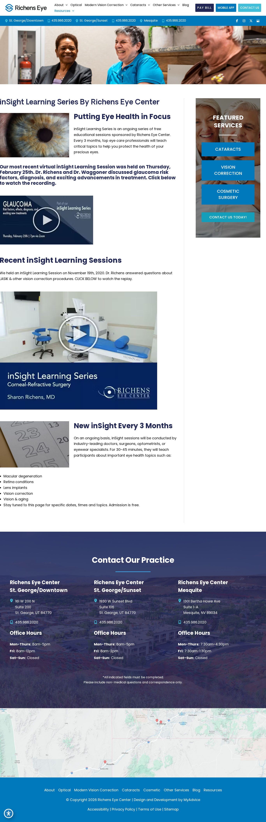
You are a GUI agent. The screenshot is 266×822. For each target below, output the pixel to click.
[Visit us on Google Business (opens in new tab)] (258, 21)
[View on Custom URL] (133, 742)
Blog (196, 790)
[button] (60, 5)
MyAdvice (192, 799)
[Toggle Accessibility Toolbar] (8, 813)
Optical (64, 790)
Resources (213, 790)
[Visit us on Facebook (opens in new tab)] (237, 21)
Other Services (176, 790)
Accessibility (98, 809)
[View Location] (7, 20)
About (49, 790)
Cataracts (131, 790)
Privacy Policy (123, 809)
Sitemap (171, 809)
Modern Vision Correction (96, 790)
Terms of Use (149, 809)
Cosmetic (151, 790)
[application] (66, 5)
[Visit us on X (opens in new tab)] (251, 21)
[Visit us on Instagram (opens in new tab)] (244, 21)
